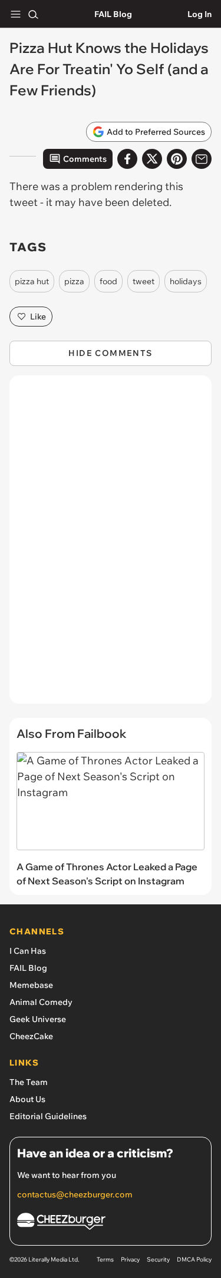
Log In (199, 14)
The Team (28, 1082)
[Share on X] (152, 159)
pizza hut (32, 281)
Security (158, 1259)
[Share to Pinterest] (177, 159)
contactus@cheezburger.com (75, 1194)
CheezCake (31, 1036)
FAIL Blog (113, 14)
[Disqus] (110, 545)
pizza (74, 281)
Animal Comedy (40, 1002)
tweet (143, 281)
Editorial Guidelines (48, 1116)
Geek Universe (37, 1019)
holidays (186, 281)
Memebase (31, 985)
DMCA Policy (194, 1259)
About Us (27, 1099)
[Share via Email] (202, 159)
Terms (105, 1259)
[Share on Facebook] (127, 159)
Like (38, 316)
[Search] (33, 14)
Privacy (130, 1259)
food (108, 281)
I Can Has (27, 951)
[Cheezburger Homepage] (110, 1223)
